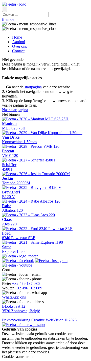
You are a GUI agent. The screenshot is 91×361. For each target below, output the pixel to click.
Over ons (19, 46)
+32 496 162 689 (28, 288)
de (12, 19)
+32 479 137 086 (26, 283)
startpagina (33, 87)
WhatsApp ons (14, 297)
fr (3, 19)
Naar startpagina (15, 110)
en (7, 19)
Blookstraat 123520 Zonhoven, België (21, 308)
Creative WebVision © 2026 (54, 320)
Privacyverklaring (16, 320)
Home (17, 37)
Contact (18, 51)
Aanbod (18, 42)
